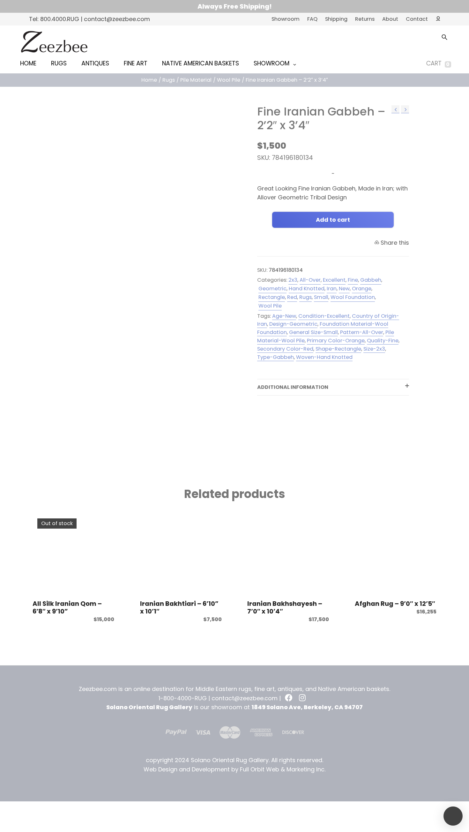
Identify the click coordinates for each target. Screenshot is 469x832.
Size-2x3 (374, 349)
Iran (332, 288)
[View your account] (436, 18)
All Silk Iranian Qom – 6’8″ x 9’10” (67, 607)
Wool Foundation (353, 297)
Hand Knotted (306, 288)
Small (321, 297)
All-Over (310, 280)
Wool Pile (228, 80)
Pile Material (196, 80)
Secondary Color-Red (285, 349)
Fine (353, 280)
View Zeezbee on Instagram (303, 698)
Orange (361, 288)
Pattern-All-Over (361, 332)
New (344, 288)
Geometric (272, 288)
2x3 (292, 280)
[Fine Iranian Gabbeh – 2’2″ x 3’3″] (395, 109)
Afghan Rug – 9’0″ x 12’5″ (395, 603)
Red (292, 297)
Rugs (168, 80)
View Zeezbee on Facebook (289, 698)
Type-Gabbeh (275, 357)
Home (149, 80)
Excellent (334, 280)
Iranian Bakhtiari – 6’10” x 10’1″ (179, 607)
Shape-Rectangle (338, 349)
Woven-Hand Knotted (324, 357)
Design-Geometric (293, 324)
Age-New (284, 316)
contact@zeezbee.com (245, 698)
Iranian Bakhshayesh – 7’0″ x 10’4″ (284, 607)
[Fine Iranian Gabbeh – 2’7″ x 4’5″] (405, 109)
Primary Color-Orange (336, 340)
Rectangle (271, 297)
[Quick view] (108, 520)
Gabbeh (370, 280)
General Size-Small (313, 332)
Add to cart (333, 220)
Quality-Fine (382, 340)
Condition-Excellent (324, 316)
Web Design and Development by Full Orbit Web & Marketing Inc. (234, 769)
